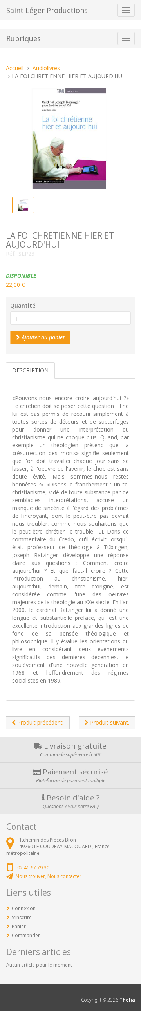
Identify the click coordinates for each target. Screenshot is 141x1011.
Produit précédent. (40, 722)
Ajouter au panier (42, 337)
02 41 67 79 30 (33, 867)
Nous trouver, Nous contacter (48, 876)
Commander (26, 935)
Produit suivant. (109, 722)
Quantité (22, 305)
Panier (19, 926)
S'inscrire (22, 917)
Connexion (24, 908)
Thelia (127, 999)
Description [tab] (30, 370)
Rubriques (23, 38)
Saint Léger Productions (47, 10)
